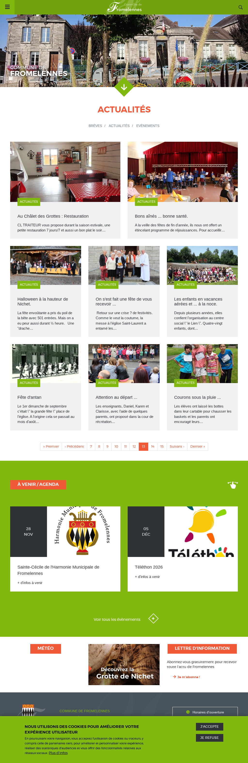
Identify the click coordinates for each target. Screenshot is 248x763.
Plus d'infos (58, 753)
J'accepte (210, 726)
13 (145, 448)
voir (45, 291)
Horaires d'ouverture (208, 712)
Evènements (147, 126)
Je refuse (209, 738)
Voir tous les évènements (117, 620)
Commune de (38, 71)
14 (154, 446)
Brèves (95, 126)
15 (163, 446)
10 (118, 446)
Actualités (119, 126)
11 (127, 446)
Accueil (124, 7)
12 (136, 446)
